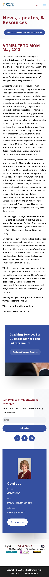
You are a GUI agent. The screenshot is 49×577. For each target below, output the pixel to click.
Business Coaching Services (25, 352)
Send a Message (17, 522)
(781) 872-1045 (13, 493)
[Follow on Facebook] (24, 438)
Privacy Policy (31, 573)
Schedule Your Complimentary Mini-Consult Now (24, 32)
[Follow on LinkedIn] (17, 438)
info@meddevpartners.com (19, 503)
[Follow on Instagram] (32, 438)
